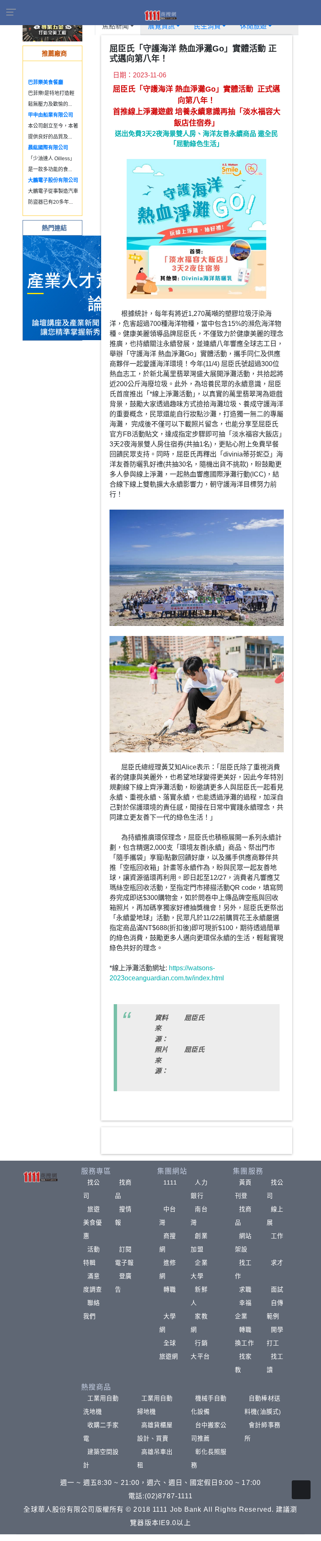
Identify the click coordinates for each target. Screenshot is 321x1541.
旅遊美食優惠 (92, 1222)
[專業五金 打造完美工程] (52, 29)
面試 (277, 1289)
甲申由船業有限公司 (50, 115)
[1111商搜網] (160, 15)
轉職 (169, 1289)
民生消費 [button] (207, 26)
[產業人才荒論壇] (75, 287)
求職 (245, 1289)
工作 (277, 1236)
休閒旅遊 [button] (253, 26)
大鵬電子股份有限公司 (53, 180)
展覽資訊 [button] (161, 26)
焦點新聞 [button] (115, 26)
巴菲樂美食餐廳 (45, 82)
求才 (277, 1262)
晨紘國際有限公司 (48, 148)
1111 (170, 1182)
